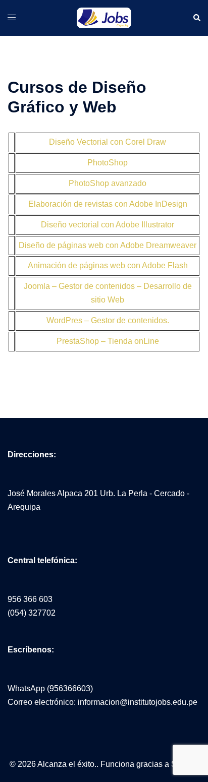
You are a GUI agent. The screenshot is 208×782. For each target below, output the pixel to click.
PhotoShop (107, 162)
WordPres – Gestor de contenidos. (107, 320)
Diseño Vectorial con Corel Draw (107, 142)
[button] (196, 18)
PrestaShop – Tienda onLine (108, 341)
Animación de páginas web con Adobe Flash (108, 265)
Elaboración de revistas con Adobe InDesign (107, 204)
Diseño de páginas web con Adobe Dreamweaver (107, 245)
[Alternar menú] (12, 17)
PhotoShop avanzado (107, 183)
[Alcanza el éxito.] (104, 17)
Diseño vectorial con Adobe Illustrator (107, 224)
